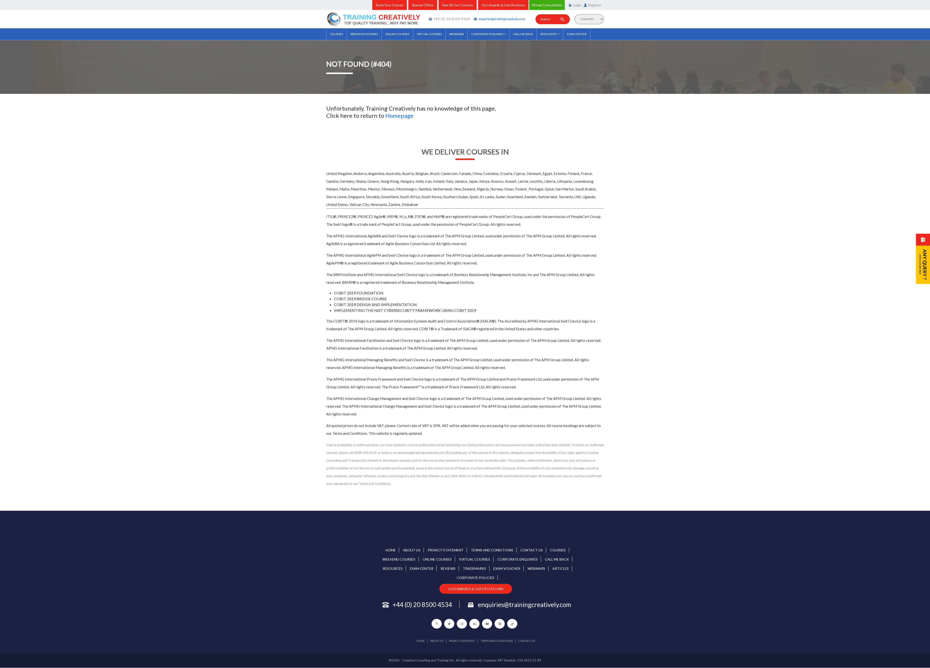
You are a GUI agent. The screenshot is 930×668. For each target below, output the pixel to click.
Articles (560, 568)
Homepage (399, 115)
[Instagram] (462, 624)
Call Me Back (523, 34)
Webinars (456, 34)
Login (577, 5)
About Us (411, 550)
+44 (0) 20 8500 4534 (452, 19)
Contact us (531, 550)
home (391, 550)
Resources (549, 34)
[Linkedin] (474, 624)
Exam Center (577, 34)
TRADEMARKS (474, 568)
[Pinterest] (500, 624)
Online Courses (397, 34)
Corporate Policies (475, 578)
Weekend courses (364, 34)
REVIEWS (448, 568)
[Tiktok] (512, 624)
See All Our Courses (457, 5)
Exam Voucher (506, 568)
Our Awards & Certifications (503, 5)
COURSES (336, 34)
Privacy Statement (446, 550)
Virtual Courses (429, 34)
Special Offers (423, 5)
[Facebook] (437, 624)
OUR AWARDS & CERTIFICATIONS (475, 589)
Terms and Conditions (492, 550)
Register (594, 5)
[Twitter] (449, 624)
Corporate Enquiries (487, 34)
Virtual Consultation (547, 5)
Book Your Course (389, 5)
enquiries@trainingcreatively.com (502, 19)
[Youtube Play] (487, 624)
